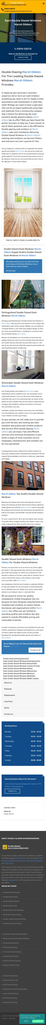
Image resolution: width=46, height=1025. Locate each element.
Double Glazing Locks (10, 980)
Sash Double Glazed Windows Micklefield (19, 676)
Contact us (8, 714)
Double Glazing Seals (10, 976)
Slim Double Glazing (10, 998)
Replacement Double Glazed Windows (16, 938)
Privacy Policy (12, 1018)
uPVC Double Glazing (10, 984)
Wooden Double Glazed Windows (14, 919)
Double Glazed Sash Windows (13, 910)
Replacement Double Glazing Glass (15, 989)
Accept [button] (38, 1021)
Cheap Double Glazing (11, 943)
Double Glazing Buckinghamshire (16, 658)
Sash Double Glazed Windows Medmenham (20, 671)
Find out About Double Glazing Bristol (23, 240)
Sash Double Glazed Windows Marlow (18, 668)
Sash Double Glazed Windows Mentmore (19, 673)
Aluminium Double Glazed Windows (15, 934)
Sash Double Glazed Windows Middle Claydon (21, 678)
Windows (8, 689)
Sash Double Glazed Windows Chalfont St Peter (21, 666)
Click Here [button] (32, 1017)
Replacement (9, 695)
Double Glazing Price (10, 1002)
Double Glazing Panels (11, 956)
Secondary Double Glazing (12, 914)
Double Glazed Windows (11, 892)
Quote (6, 707)
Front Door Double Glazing (12, 952)
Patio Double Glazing (10, 947)
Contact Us (34, 650)
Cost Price (8, 701)
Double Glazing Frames (11, 965)
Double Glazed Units (10, 906)
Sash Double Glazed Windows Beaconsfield (20, 663)
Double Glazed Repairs (11, 901)
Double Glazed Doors (10, 897)
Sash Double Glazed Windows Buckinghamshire (21, 661)
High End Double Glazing (11, 961)
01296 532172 (9, 9)
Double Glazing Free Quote (12, 923)
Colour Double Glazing (11, 993)
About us (8, 682)
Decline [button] (26, 1021)
